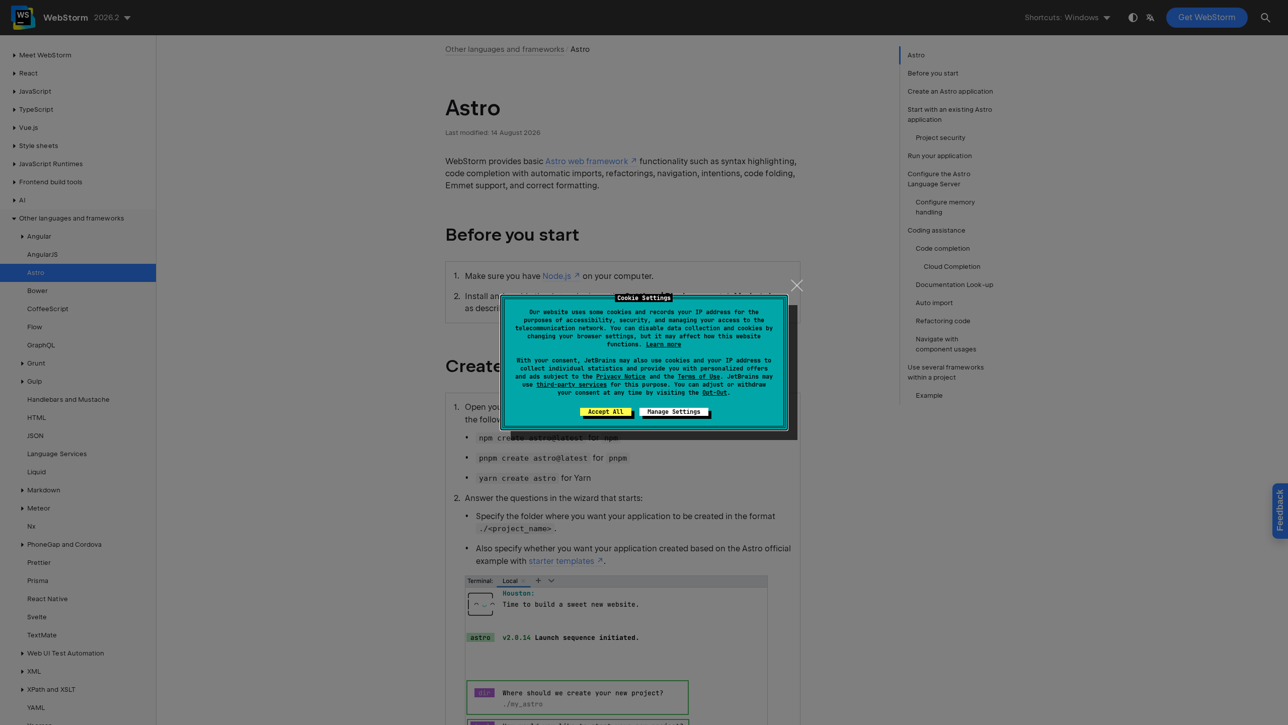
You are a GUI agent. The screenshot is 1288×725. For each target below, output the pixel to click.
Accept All (605, 412)
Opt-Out (714, 393)
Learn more (663, 344)
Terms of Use (699, 377)
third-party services (571, 385)
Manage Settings (674, 412)
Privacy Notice (621, 377)
